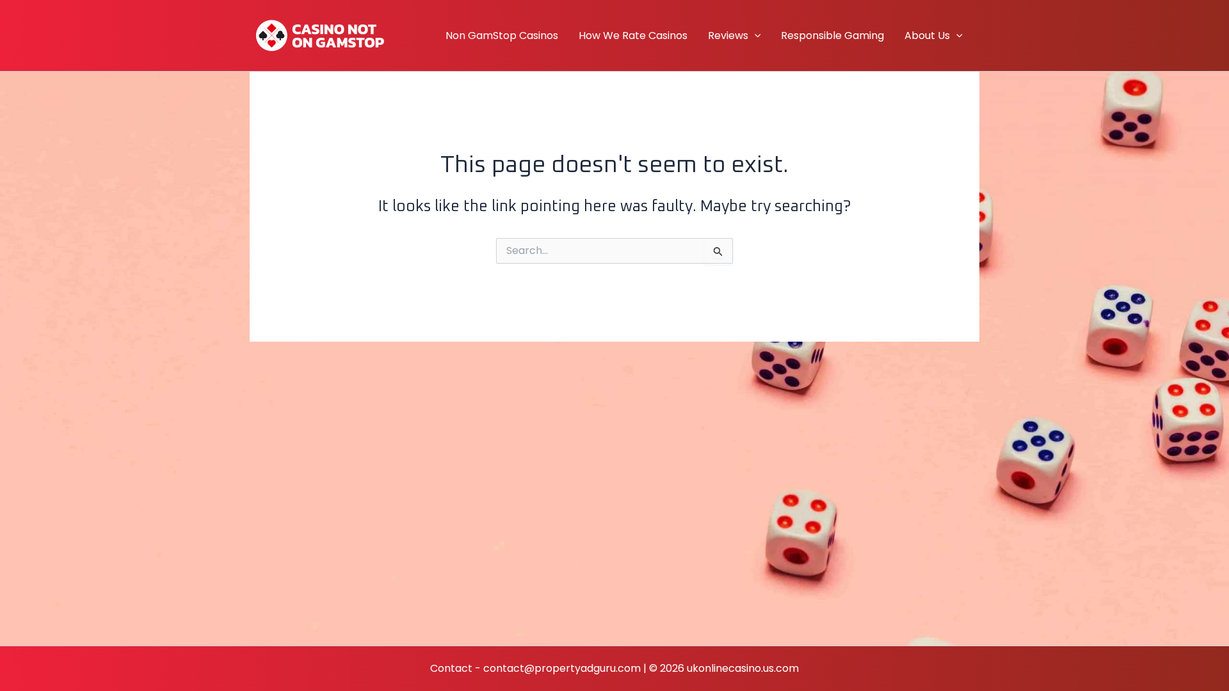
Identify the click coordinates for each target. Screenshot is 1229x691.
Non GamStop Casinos (502, 35)
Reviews (728, 35)
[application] (754, 35)
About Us (927, 35)
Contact (451, 668)
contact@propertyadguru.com (562, 668)
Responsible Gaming (832, 35)
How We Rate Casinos (633, 35)
